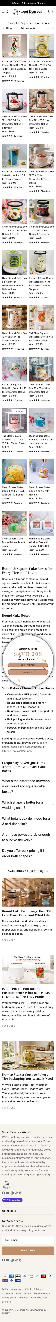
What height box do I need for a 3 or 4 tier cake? (26, 821)
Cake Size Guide (39, 1297)
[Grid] (48, 28)
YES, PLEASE (28, 665)
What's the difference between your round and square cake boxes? (26, 786)
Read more (8, 940)
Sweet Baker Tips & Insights (28, 871)
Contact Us (7, 1293)
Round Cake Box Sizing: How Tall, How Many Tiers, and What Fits (27, 913)
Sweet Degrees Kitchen (21, 1310)
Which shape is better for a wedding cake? (22, 805)
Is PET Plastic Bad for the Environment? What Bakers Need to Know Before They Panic (27, 992)
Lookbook (7, 1301)
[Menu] (3, 12)
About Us (23, 1297)
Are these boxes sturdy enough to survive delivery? (26, 837)
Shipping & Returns (33, 1289)
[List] (52, 28)
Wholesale (16, 1289)
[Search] (8, 12)
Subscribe (28, 1250)
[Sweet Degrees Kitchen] (28, 12)
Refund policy (9, 1297)
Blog (18, 1293)
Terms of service (42, 1293)
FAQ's (5, 1289)
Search (27, 1293)
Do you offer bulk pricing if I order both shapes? (23, 853)
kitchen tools (10, 751)
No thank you (27, 672)
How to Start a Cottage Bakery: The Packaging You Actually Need (27, 1076)
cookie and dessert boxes (26, 746)
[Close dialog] (51, 637)
